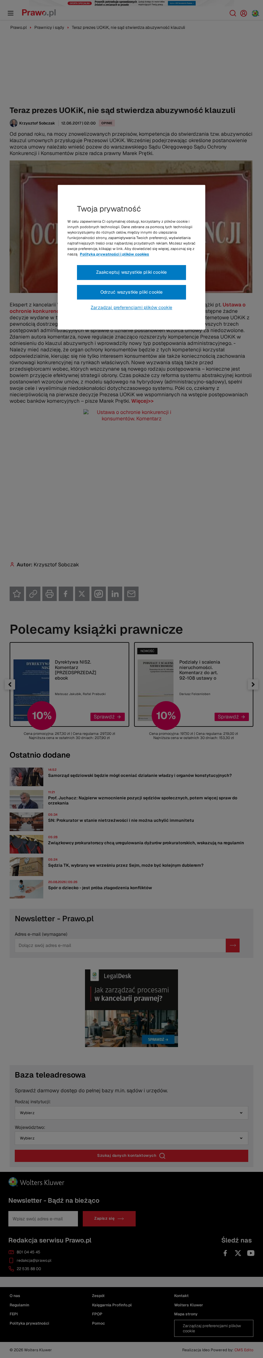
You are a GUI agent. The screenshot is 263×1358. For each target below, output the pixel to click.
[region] (131, 257)
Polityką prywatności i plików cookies (114, 254)
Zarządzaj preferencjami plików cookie (131, 308)
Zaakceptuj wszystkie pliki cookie (131, 272)
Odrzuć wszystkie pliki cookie (131, 292)
